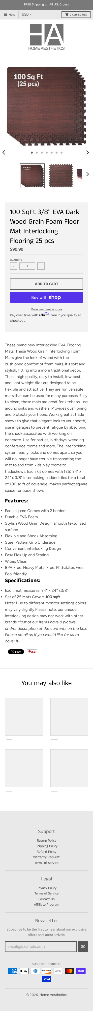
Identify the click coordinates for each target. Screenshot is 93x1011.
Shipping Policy (47, 846)
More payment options (46, 309)
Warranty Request (46, 857)
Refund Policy (47, 851)
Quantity (16, 260)
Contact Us (46, 899)
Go (83, 947)
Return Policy (46, 840)
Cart (78, 15)
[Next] (87, 152)
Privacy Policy (46, 888)
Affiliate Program (46, 904)
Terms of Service (46, 862)
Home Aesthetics (53, 995)
